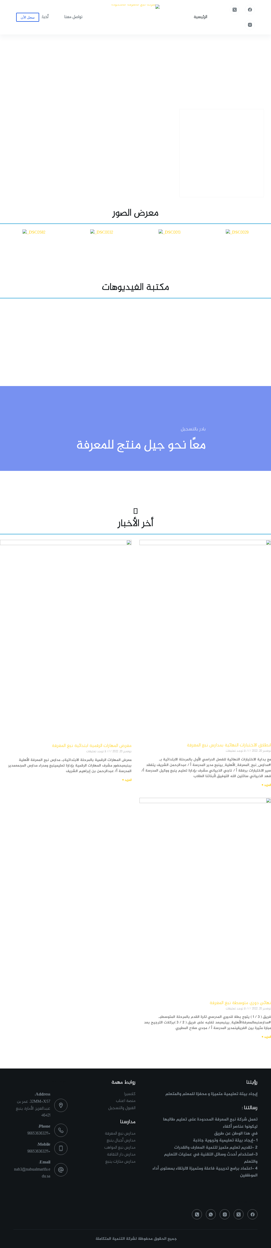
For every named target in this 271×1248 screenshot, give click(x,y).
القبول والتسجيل (122, 1108)
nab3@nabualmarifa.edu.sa (32, 1173)
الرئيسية (200, 17)
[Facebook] (250, 10)
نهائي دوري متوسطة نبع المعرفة (240, 1003)
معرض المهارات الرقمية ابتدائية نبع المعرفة (92, 746)
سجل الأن (28, 17)
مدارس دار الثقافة (121, 1154)
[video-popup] (135, 417)
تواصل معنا (73, 17)
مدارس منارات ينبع (120, 1161)
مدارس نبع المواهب (120, 1147)
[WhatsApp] (211, 1214)
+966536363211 (38, 1133)
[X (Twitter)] (235, 10)
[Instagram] (250, 25)
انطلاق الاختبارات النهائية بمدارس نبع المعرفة (229, 745)
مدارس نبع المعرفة (120, 1133)
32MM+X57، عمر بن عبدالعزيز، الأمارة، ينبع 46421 (33, 1108)
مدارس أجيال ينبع (121, 1140)
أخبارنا (43, 17)
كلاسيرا (130, 1094)
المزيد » (266, 785)
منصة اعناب (126, 1101)
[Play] (135, 334)
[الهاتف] (197, 1214)
